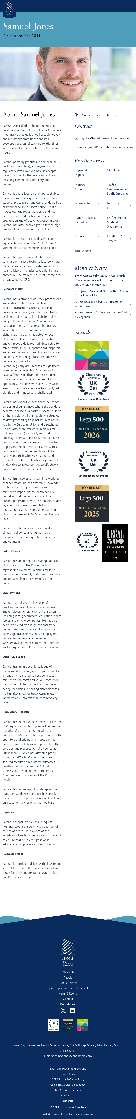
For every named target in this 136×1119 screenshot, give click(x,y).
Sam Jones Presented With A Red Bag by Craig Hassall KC (101, 293)
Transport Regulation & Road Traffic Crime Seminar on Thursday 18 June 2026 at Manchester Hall (100, 280)
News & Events (68, 993)
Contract (80, 236)
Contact (68, 999)
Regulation (68, 1100)
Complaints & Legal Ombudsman (68, 1084)
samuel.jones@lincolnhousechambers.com (106, 147)
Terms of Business (68, 1073)
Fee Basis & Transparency (68, 1090)
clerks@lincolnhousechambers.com (69, 1056)
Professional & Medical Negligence (117, 222)
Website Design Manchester (57, 1113)
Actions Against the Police (85, 220)
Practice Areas (68, 983)
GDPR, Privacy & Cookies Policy (68, 1079)
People (68, 977)
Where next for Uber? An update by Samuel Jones (99, 304)
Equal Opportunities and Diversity (68, 988)
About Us (68, 972)
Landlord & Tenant (115, 238)
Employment (83, 250)
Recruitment (68, 1004)
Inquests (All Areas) (83, 187)
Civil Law (113, 170)
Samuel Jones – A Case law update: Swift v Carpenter (102, 315)
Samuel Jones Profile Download (103, 115)
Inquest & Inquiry (81, 173)
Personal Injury (85, 203)
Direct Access (68, 1095)
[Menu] (129, 5)
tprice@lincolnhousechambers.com (105, 138)
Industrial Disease (113, 205)
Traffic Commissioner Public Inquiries (117, 189)
